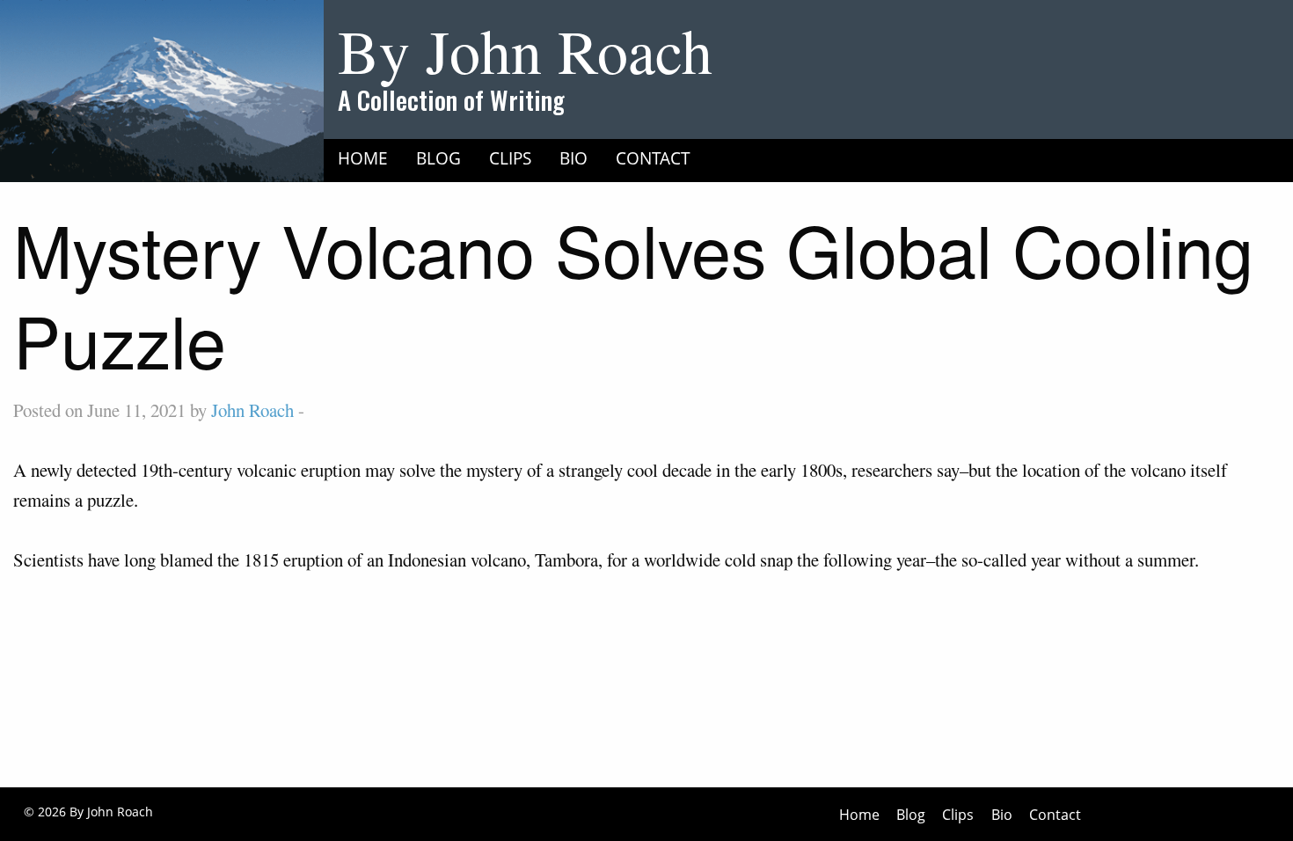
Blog (438, 158)
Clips (510, 158)
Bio (573, 158)
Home (363, 158)
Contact (653, 158)
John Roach (252, 410)
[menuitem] (363, 157)
